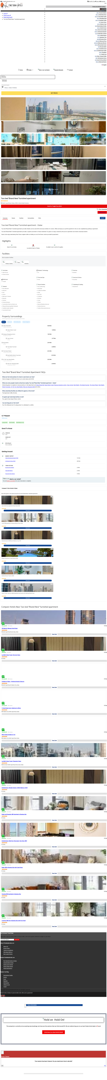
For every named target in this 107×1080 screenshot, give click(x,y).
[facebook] (1, 996)
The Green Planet (94, 385)
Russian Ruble (102, 47)
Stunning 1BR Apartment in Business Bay (11, 894)
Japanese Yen (101, 37)
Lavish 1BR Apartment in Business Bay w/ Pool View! (12, 523)
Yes (105, 1066)
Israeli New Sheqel (100, 34)
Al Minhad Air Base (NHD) (10, 461)
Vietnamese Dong (100, 58)
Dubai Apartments (7, 968)
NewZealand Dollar (100, 26)
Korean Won (101, 39)
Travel (4, 987)
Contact (70, 70)
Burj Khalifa (76, 385)
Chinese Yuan (101, 24)
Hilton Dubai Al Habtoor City (8, 735)
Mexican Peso (101, 41)
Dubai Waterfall (7, 17)
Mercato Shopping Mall (29, 387)
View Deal (28, 510)
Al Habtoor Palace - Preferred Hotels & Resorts (13, 681)
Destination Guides (8, 975)
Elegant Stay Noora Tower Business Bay (10, 558)
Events (5, 977)
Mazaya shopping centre (60, 385)
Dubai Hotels (6, 15)
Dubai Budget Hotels (8, 963)
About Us (5, 946)
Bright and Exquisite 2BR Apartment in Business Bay (14, 814)
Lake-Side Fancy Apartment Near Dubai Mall (11, 506)
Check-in (3, 76)
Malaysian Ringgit (100, 43)
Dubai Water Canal (49, 385)
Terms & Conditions (8, 950)
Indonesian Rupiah (100, 32)
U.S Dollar (103, 9)
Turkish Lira (102, 54)
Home (21, 70)
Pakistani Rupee (101, 62)
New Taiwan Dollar (100, 56)
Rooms (13, 218)
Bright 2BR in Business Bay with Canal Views (12, 867)
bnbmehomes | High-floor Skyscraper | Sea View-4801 (14, 841)
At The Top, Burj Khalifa (17, 387)
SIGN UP (17, 939)
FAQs (39, 218)
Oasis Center (70, 385)
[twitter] (2, 996)
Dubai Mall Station (9, 470)
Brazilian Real (101, 18)
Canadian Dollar (100, 20)
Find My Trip (92, 1)
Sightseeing (6, 983)
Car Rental (46, 70)
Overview (5, 218)
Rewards (61, 70)
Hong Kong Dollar (100, 30)
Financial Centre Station (10, 473)
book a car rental (11, 481)
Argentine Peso (101, 15)
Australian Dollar (100, 17)
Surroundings (31, 218)
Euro (104, 11)
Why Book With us (7, 952)
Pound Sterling (101, 13)
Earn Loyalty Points (8, 954)
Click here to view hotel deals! (53, 1032)
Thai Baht (102, 52)
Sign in (97, 1)
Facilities (21, 218)
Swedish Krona (101, 49)
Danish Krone (101, 28)
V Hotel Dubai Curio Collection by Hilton (11, 708)
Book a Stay (103, 212)
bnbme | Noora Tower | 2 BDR (8, 576)
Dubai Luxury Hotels (8, 965)
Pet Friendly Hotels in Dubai (10, 961)
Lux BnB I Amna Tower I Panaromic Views (11, 761)
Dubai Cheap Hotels (8, 967)
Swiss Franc (102, 22)
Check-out (4, 80)
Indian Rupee (101, 35)
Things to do (6, 985)
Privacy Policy (6, 948)
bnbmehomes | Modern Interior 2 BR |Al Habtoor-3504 (15, 788)
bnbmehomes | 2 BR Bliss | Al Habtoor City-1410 (11, 541)
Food (4, 979)
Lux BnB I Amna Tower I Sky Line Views (11, 655)
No (2, 1065)
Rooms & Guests (5, 85)
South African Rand (100, 60)
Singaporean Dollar (100, 51)
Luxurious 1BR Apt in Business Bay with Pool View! (14, 921)
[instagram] (4, 996)
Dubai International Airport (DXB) (11, 458)
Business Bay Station (9, 467)
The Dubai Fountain (84, 385)
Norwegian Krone (100, 45)
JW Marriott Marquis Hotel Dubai (9, 628)
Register (103, 1)
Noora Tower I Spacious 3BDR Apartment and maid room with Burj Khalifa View (18, 593)
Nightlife (5, 981)
